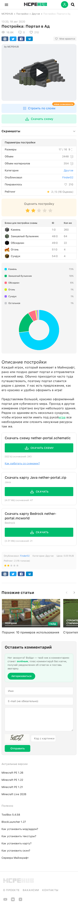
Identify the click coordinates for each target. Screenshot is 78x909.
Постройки (22, 13)
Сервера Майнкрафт (15, 857)
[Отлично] (50, 212)
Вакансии (31, 890)
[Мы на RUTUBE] (20, 900)
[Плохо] (27, 212)
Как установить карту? (16, 843)
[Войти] (64, 4)
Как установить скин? (16, 850)
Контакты (50, 890)
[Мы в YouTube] (5, 900)
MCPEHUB (7, 13)
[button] (6, 4)
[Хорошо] (45, 212)
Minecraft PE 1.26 (12, 772)
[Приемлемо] (33, 212)
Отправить (17, 748)
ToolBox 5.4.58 (11, 814)
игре (62, 417)
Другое (36, 13)
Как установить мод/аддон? (20, 829)
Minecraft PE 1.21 (12, 787)
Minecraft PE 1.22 (12, 779)
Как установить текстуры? (19, 836)
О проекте (11, 890)
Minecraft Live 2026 (14, 794)
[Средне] (39, 212)
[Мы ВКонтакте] (13, 900)
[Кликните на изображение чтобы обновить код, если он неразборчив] (17, 738)
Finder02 (67, 177)
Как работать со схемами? (22, 463)
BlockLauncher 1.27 (14, 821)
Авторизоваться (21, 676)
